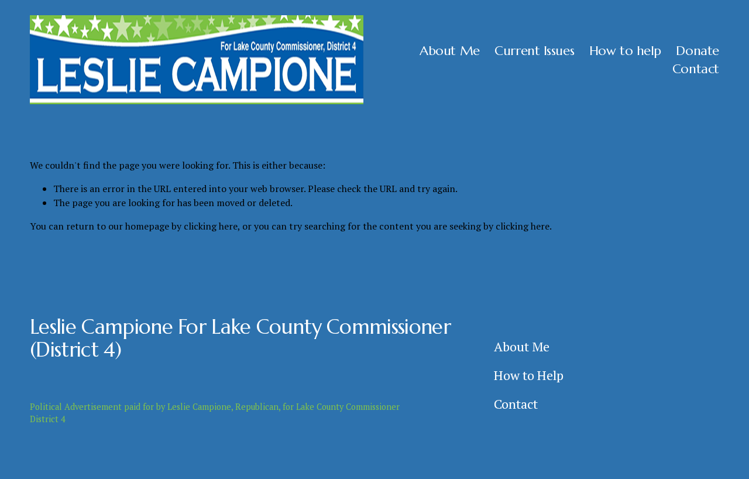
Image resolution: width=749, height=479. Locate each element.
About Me (449, 50)
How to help (625, 50)
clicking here (211, 226)
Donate (697, 50)
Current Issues (534, 50)
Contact (695, 68)
